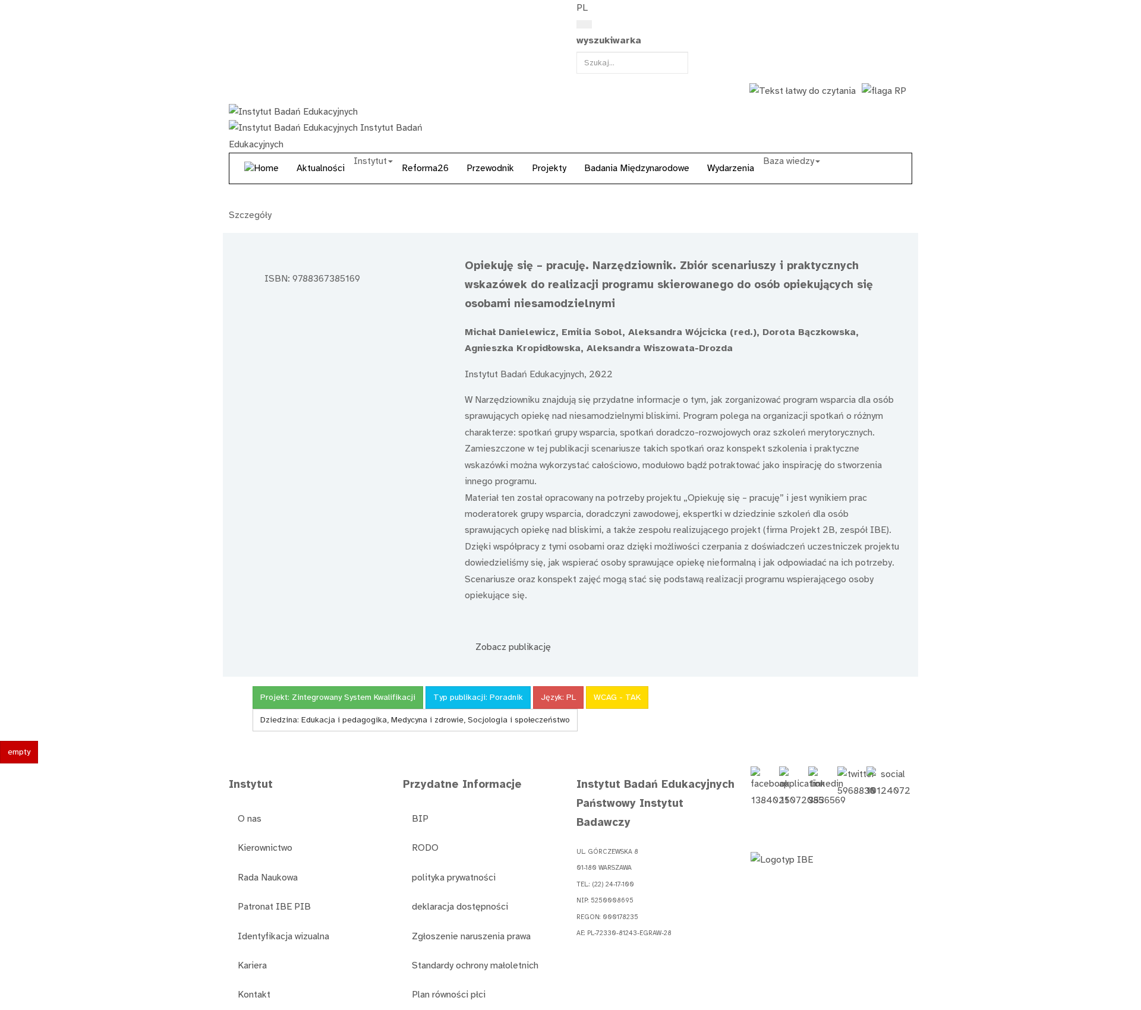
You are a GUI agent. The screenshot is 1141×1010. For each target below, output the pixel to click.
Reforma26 (425, 168)
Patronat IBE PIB (274, 907)
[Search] (584, 24)
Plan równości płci (449, 994)
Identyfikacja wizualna (283, 936)
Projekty (549, 168)
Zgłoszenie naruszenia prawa (471, 936)
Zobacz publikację (512, 647)
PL (582, 8)
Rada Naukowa (268, 877)
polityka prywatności (454, 877)
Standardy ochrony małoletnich (475, 965)
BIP (420, 819)
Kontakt (254, 994)
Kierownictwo (265, 848)
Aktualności (321, 168)
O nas (249, 819)
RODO (425, 848)
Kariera (252, 965)
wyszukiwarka (608, 40)
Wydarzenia (730, 168)
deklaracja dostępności (460, 907)
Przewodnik (490, 168)
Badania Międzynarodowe (636, 168)
